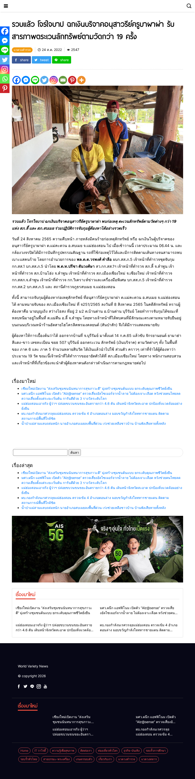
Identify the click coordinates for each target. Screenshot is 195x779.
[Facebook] (16, 80)
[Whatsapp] (5, 79)
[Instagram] (53, 80)
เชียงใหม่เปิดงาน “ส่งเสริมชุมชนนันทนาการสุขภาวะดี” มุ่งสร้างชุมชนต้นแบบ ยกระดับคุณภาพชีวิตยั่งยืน (96, 388)
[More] (81, 80)
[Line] (35, 80)
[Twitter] (44, 80)
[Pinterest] (72, 80)
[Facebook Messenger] (26, 80)
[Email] (63, 80)
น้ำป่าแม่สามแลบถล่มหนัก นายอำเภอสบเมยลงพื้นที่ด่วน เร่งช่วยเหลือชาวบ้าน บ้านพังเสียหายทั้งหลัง (93, 423)
